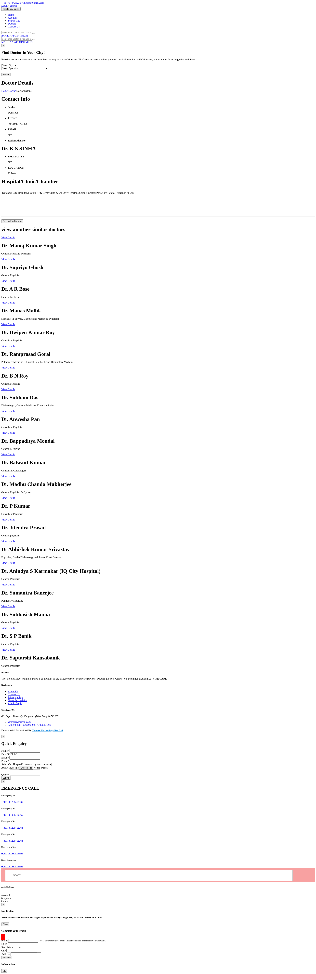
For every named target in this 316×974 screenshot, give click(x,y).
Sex (3, 947)
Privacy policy (15, 697)
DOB (4, 944)
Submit (6, 778)
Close (5, 924)
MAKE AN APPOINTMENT (17, 42)
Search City (14, 20)
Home (11, 14)
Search (6, 74)
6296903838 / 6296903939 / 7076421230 (29, 724)
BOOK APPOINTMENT (14, 35)
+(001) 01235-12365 (12, 802)
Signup (13, 5)
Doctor (12, 90)
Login (4, 5)
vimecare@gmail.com (33, 2)
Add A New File (10, 767)
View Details (8, 237)
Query (5, 774)
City (3, 950)
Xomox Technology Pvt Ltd (47, 730)
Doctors (12, 23)
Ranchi (4, 901)
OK (4, 971)
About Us (13, 691)
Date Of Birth (9, 754)
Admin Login (15, 703)
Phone (5, 761)
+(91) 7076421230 (11, 2)
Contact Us (14, 26)
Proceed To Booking (12, 221)
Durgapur (6, 898)
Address (5, 954)
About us (12, 17)
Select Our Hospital (12, 764)
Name (5, 750)
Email (5, 757)
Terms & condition (17, 700)
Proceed (7, 957)
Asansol (5, 895)
